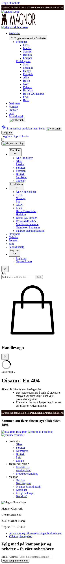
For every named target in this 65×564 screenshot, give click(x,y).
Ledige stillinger (25, 493)
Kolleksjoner (23, 61)
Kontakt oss (22, 467)
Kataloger (21, 489)
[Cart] (2, 140)
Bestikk (27, 54)
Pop (18, 201)
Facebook (47, 431)
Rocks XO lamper (33, 93)
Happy (27, 70)
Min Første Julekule (27, 224)
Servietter (21, 177)
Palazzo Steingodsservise (30, 230)
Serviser (27, 51)
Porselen (21, 170)
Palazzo (27, 87)
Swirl (26, 64)
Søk (39, 277)
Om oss (20, 480)
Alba (26, 77)
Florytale (28, 74)
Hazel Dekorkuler (26, 211)
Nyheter (13, 106)
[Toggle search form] (17, 120)
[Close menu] (5, 269)
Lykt (18, 457)
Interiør (27, 48)
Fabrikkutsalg (16, 116)
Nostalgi (28, 67)
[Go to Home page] (10, 11)
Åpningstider (23, 470)
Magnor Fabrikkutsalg (28, 486)
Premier (13, 109)
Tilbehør (20, 180)
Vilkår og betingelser (20, 536)
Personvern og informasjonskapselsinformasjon (35, 533)
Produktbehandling (27, 473)
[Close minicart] (5, 357)
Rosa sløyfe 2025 (26, 220)
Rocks (26, 80)
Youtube (19, 435)
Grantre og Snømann (28, 227)
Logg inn (7, 132)
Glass (26, 45)
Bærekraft (21, 496)
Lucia (19, 208)
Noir (25, 83)
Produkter (14, 33)
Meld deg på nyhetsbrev (15, 560)
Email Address (10, 556)
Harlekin (28, 90)
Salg (11, 113)
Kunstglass (22, 450)
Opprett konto (21, 136)
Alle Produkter (24, 157)
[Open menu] (13, 144)
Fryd (26, 96)
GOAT (20, 204)
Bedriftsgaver (23, 483)
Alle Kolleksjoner (26, 191)
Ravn (26, 100)
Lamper (27, 58)
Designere (14, 103)
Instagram (21, 431)
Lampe (20, 460)
